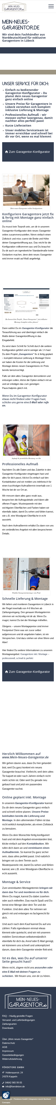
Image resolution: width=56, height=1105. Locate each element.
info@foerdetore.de (15, 1086)
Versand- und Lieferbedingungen (18, 1020)
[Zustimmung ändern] (6, 1095)
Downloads (8, 1028)
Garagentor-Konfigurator (29, 803)
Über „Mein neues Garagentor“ (17, 1039)
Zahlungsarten (9, 1024)
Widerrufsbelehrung (12, 1059)
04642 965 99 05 (13, 1082)
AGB (4, 1047)
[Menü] (49, 6)
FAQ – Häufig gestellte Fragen (17, 1016)
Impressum (8, 1051)
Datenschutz (8, 1043)
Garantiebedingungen (13, 1055)
